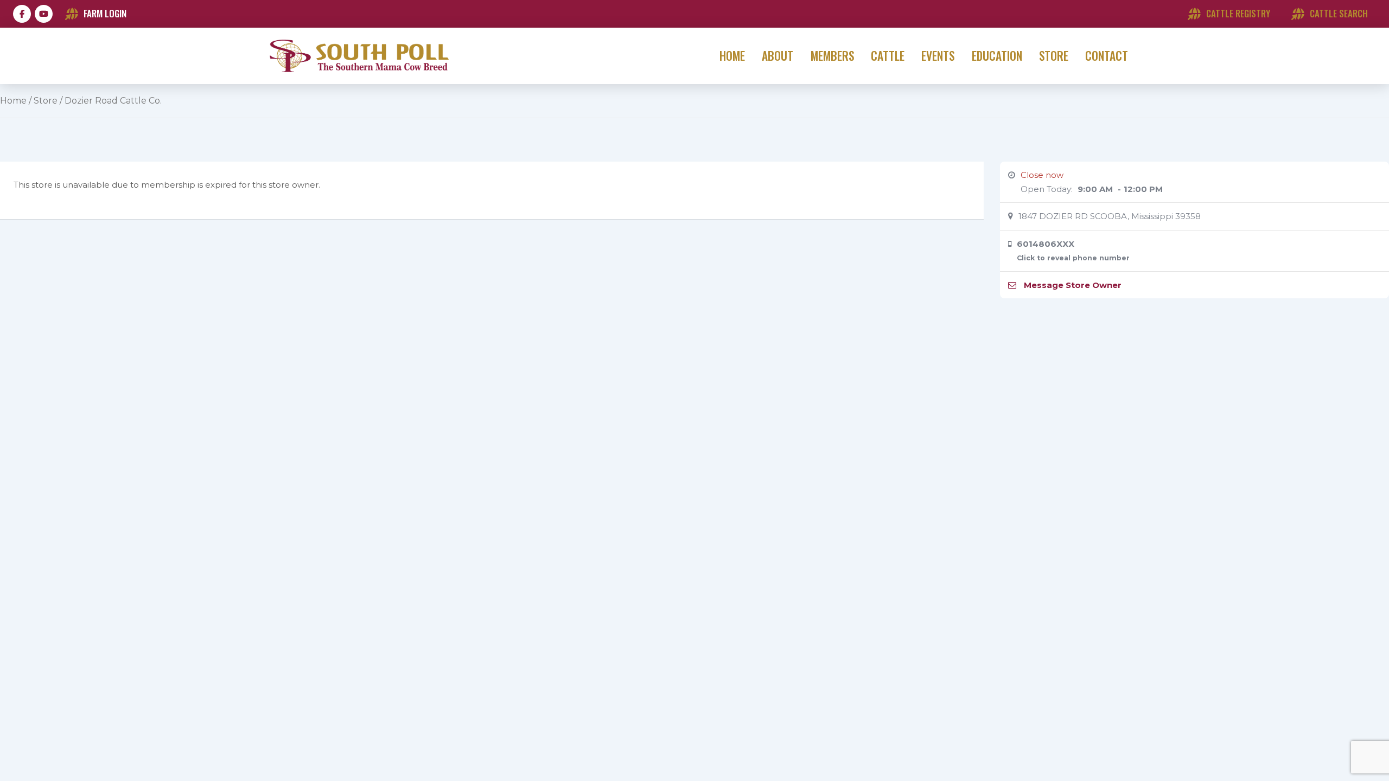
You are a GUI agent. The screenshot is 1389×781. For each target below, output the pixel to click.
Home (13, 100)
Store (46, 100)
